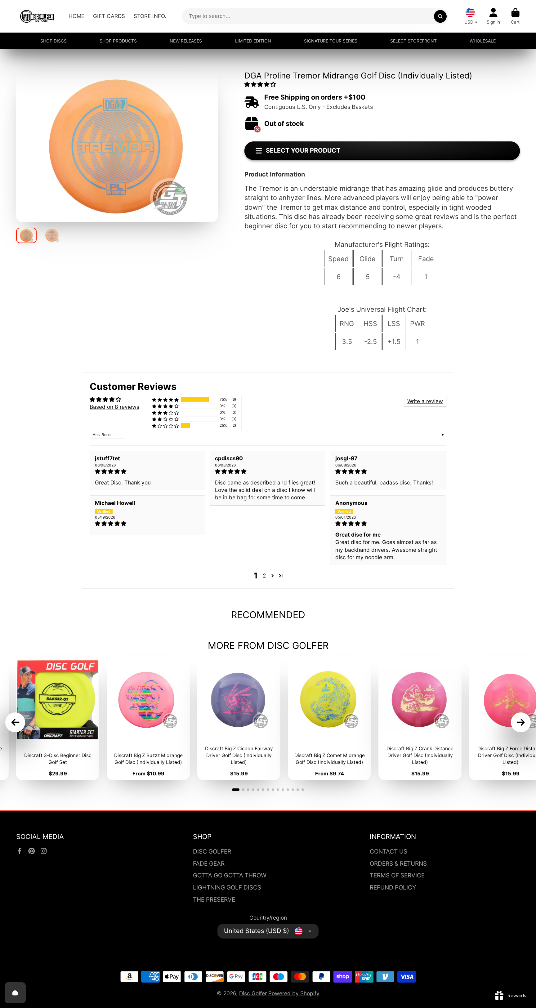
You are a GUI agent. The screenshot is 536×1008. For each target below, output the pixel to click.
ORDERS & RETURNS (398, 863)
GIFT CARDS (109, 16)
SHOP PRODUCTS (118, 40)
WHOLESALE (483, 40)
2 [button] (264, 575)
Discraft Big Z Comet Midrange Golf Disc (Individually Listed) (329, 719)
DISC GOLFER (212, 851)
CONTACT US (388, 851)
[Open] (15, 992)
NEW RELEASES (186, 40)
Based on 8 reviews (114, 407)
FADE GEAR (209, 863)
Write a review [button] (425, 401)
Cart (515, 16)
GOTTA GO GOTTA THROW (229, 875)
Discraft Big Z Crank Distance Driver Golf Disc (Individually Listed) (420, 719)
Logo (37, 16)
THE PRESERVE (214, 899)
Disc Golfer (253, 993)
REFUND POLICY (393, 887)
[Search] (440, 16)
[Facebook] (19, 851)
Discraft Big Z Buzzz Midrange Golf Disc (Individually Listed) (148, 719)
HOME (76, 16)
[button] (260, 84)
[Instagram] (43, 851)
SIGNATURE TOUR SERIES (330, 40)
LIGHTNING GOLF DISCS (227, 887)
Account (493, 16)
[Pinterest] (31, 851)
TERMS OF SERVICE (397, 875)
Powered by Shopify (293, 993)
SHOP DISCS (53, 40)
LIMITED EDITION (253, 40)
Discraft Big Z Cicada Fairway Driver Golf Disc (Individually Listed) (238, 719)
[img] (147, 471)
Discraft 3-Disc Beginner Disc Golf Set (57, 719)
